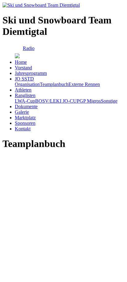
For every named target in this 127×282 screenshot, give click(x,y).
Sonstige (109, 101)
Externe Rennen (84, 84)
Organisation (27, 84)
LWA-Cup (25, 101)
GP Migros (90, 101)
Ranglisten (25, 95)
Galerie (22, 112)
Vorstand (23, 67)
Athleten (23, 89)
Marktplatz (25, 117)
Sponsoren (25, 123)
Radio (29, 48)
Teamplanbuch (54, 84)
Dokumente (26, 106)
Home (21, 62)
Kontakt (23, 128)
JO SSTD (24, 78)
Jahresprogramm (31, 73)
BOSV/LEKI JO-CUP (57, 101)
